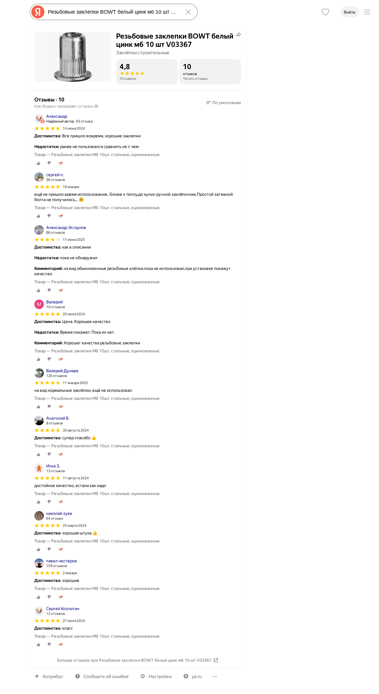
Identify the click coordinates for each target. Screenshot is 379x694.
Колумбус (53, 676)
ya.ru (197, 676)
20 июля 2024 (74, 314)
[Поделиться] (238, 34)
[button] (223, 102)
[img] (47, 128)
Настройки (160, 676)
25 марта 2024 (74, 525)
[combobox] (112, 12)
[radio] (38, 163)
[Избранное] (325, 11)
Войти (349, 12)
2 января (70, 573)
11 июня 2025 (74, 240)
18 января (71, 187)
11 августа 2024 (76, 478)
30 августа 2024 (76, 430)
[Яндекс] (37, 11)
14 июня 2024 (74, 128)
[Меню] (367, 12)
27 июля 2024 (74, 621)
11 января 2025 (75, 383)
